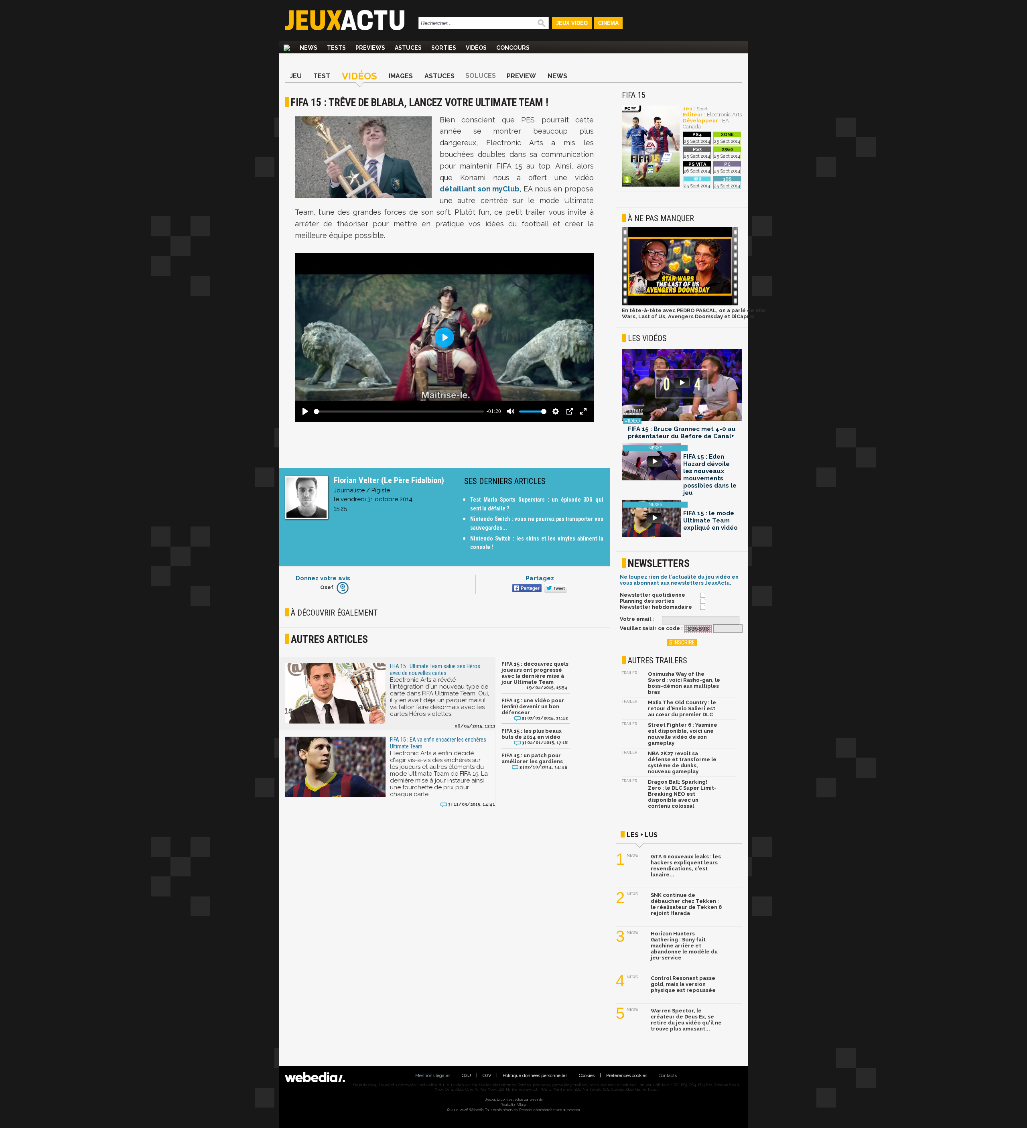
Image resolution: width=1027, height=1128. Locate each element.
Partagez (540, 578)
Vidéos (476, 48)
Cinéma (608, 23)
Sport (702, 109)
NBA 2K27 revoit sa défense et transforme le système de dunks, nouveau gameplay (682, 762)
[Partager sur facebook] (526, 589)
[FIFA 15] (651, 185)
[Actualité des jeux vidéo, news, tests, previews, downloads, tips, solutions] (287, 47)
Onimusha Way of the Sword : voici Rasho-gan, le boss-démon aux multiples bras (684, 683)
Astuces (408, 48)
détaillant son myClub (480, 189)
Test (321, 76)
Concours (513, 48)
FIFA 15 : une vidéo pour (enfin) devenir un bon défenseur (532, 706)
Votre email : (637, 619)
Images (401, 76)
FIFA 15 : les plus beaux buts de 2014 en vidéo (531, 734)
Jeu (296, 76)
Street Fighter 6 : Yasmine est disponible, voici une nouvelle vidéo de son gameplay (682, 734)
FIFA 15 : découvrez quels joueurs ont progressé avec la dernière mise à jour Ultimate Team (534, 673)
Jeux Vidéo (572, 23)
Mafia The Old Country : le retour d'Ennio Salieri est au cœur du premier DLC (682, 708)
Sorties (443, 48)
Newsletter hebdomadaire (656, 607)
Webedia (536, 1100)
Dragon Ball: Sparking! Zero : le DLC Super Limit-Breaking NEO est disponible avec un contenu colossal (682, 794)
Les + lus (642, 835)
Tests (336, 48)
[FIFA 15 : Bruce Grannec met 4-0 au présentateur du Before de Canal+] (682, 385)
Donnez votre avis (323, 578)
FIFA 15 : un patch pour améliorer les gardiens (532, 758)
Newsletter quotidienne (652, 595)
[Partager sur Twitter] (554, 589)
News (308, 48)
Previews (370, 48)
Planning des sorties (647, 601)
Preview (521, 76)
